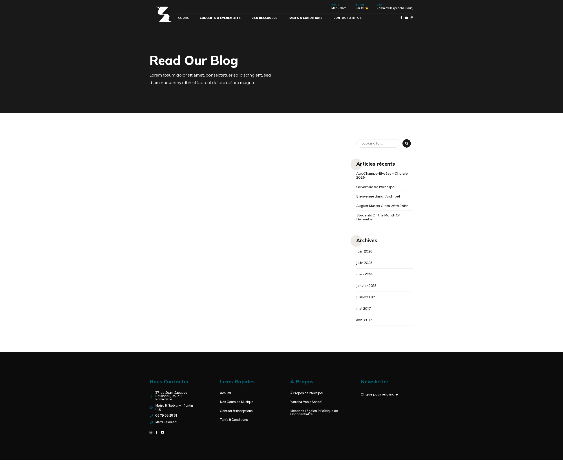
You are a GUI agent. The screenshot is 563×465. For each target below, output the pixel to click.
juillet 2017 (365, 297)
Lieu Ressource (264, 18)
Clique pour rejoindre (379, 394)
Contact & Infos (347, 18)
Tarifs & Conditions (305, 18)
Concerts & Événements (220, 18)
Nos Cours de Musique (237, 402)
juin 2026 (364, 251)
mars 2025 (364, 274)
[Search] (406, 143)
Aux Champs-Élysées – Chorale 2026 (382, 175)
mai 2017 (363, 308)
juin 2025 (364, 263)
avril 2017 (364, 320)
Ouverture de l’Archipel (375, 187)
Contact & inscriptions (236, 411)
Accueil (225, 393)
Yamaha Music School (306, 402)
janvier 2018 (366, 286)
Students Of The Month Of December (378, 217)
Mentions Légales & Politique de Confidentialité (314, 412)
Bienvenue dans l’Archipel (378, 196)
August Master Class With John (382, 206)
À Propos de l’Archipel (306, 393)
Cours (183, 18)
